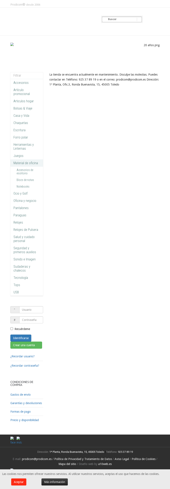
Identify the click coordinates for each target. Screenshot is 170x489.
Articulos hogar (23, 101)
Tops (16, 285)
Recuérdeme (22, 329)
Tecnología (20, 278)
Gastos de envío (20, 394)
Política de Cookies (143, 459)
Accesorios (21, 83)
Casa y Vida (21, 116)
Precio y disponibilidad (24, 420)
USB (16, 292)
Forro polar (20, 137)
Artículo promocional (21, 92)
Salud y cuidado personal (24, 239)
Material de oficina (25, 163)
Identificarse (21, 338)
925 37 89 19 (125, 451)
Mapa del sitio (67, 464)
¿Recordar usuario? (22, 356)
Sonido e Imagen (24, 259)
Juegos (18, 156)
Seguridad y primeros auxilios (24, 250)
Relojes (18, 222)
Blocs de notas (25, 180)
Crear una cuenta (24, 345)
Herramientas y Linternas (23, 147)
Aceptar (19, 482)
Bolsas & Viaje (22, 108)
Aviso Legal (122, 459)
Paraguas (19, 215)
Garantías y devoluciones (26, 403)
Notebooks (23, 186)
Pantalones (21, 208)
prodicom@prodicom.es (37, 459)
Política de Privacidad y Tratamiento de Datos (83, 459)
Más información (54, 482)
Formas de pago (20, 411)
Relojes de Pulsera (25, 230)
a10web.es (105, 464)
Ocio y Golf (20, 193)
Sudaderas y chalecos (21, 268)
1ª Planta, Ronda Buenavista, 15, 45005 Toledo (76, 451)
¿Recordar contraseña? (24, 365)
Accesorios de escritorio (25, 171)
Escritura (19, 130)
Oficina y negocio (24, 201)
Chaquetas (20, 123)
